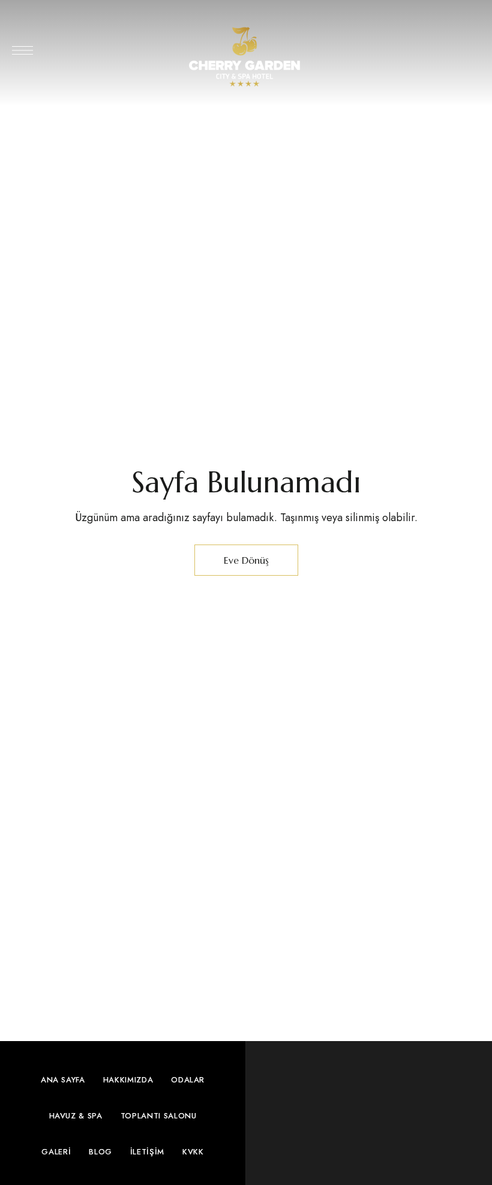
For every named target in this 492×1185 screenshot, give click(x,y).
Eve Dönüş (246, 560)
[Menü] (22, 50)
